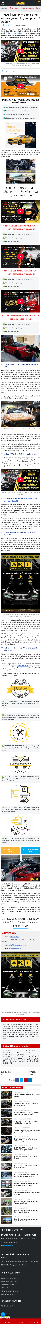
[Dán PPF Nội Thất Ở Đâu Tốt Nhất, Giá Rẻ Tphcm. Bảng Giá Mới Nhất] (6, 1148)
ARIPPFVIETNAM (23, 666)
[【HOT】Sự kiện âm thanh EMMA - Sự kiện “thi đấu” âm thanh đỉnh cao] (6, 1193)
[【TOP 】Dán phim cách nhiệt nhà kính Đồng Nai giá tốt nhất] (6, 1219)
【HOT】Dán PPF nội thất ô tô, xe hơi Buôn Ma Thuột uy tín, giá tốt (25, 1166)
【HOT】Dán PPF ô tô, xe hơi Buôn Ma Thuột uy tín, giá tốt (26, 1184)
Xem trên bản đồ (8, 1263)
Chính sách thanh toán (9, 1299)
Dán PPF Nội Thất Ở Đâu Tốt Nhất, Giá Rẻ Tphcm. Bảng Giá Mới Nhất (27, 1148)
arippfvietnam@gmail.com (17, 962)
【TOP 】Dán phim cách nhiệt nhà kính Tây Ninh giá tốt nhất (26, 1237)
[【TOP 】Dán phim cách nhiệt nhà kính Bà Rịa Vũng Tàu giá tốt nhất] (6, 1201)
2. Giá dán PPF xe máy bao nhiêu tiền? (16, 1063)
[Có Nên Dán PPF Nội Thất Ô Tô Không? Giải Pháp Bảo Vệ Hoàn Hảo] (6, 1139)
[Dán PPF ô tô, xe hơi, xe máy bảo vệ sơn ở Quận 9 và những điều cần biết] (20, 414)
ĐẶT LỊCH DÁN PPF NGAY (30, 868)
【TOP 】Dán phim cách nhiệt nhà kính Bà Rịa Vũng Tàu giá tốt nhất (26, 1201)
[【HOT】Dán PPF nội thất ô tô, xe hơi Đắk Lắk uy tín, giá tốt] (6, 1157)
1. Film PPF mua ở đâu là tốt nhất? (15, 1037)
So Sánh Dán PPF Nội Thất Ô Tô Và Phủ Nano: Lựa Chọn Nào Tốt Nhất (26, 1130)
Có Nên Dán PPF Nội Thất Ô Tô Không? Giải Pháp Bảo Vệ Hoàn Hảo (26, 1139)
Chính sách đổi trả (8, 1302)
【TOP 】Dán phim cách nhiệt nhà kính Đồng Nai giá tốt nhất (26, 1219)
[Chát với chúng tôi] (3, 1314)
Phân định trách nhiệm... (10, 1308)
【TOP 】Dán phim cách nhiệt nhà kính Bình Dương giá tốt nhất (26, 1228)
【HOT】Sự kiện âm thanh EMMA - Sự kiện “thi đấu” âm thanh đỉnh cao (26, 1193)
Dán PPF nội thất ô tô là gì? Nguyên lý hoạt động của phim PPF (26, 1121)
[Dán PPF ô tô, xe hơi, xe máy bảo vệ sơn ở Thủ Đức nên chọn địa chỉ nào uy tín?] (20, 998)
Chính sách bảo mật (8, 1305)
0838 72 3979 (14, 954)
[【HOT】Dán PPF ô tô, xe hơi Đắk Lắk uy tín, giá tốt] (6, 1175)
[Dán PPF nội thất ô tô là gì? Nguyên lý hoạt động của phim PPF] (6, 1121)
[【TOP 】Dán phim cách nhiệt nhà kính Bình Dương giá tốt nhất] (6, 1228)
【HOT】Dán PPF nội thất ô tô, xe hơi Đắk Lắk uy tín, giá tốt (25, 1157)
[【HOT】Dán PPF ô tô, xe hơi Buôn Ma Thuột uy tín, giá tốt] (6, 1184)
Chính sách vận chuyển (9, 1296)
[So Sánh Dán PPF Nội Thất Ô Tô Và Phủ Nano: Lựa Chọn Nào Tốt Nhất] (6, 1130)
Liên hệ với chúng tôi (8, 1311)
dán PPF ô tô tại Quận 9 (16, 33)
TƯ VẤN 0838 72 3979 (10, 868)
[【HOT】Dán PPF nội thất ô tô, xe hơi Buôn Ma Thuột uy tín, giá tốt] (6, 1166)
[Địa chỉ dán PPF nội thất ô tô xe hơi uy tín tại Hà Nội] (6, 1210)
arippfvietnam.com (16, 965)
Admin (9, 25)
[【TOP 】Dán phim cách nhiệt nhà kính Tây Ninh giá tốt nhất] (6, 1237)
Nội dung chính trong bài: (9, 71)
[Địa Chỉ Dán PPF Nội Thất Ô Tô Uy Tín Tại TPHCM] (6, 1112)
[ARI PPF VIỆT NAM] (20, 3)
